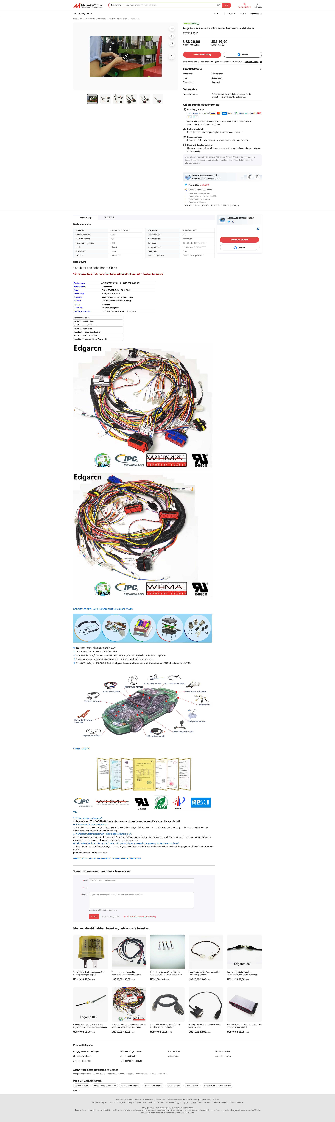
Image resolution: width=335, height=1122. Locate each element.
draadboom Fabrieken (130, 1085)
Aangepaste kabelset (81, 1061)
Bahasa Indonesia (237, 1103)
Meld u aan (189, 205)
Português (121, 1103)
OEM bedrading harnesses (131, 1051)
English (103, 1103)
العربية (179, 1103)
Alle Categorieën (83, 13)
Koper (216, 13)
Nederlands (170, 1103)
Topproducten (205, 1100)
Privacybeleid (160, 1100)
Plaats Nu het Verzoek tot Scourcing (140, 916)
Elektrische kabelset (223, 1051)
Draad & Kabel (135, 19)
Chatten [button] (244, 54)
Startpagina (77, 19)
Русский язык (141, 1103)
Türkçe (216, 1103)
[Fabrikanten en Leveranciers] (87, 5)
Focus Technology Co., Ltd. (164, 1108)
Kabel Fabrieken (81, 1085)
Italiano (151, 1103)
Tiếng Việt (224, 1103)
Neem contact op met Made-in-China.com (182, 1100)
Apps (242, 13)
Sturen (94, 916)
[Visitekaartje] (258, 228)
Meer (75, 1090)
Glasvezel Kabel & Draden (118, 19)
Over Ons (119, 1100)
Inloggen (258, 7)
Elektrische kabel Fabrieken (105, 1085)
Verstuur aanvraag (202, 54)
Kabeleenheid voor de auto (131, 1061)
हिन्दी (200, 1103)
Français (131, 1103)
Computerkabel (174, 1085)
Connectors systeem (223, 1056)
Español (112, 1103)
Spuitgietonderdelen (128, 1056)
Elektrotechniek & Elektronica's (95, 19)
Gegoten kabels (174, 1056)
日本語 (193, 1103)
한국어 (186, 1103)
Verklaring (129, 1100)
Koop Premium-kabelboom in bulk (217, 1085)
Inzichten (215, 1100)
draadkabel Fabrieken (153, 1085)
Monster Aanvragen (253, 61)
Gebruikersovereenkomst (144, 1100)
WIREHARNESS (174, 1051)
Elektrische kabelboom (82, 1056)
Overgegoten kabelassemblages (86, 1051)
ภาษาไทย (207, 1103)
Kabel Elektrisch (192, 1085)
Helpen (230, 13)
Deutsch (160, 1103)
